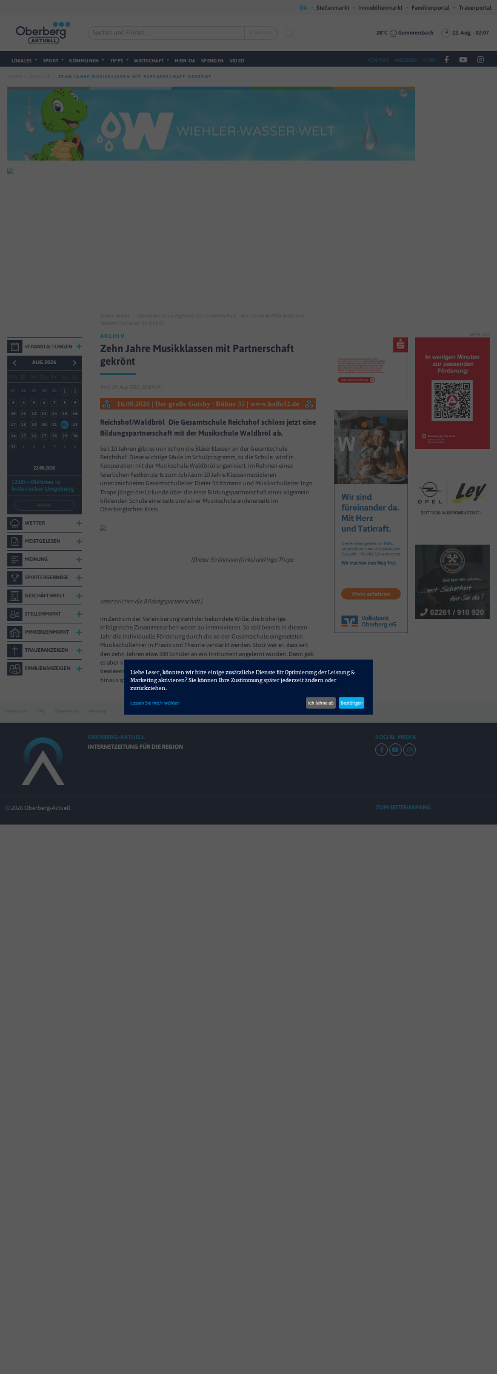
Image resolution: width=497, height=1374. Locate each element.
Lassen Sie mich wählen (154, 703)
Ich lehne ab (321, 703)
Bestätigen (351, 703)
